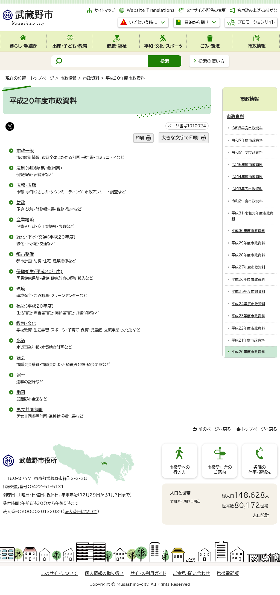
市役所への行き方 (179, 469)
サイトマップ (105, 10)
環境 (20, 289)
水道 (20, 340)
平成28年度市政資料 (248, 255)
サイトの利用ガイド (148, 573)
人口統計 (261, 515)
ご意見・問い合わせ (191, 573)
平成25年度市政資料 (248, 291)
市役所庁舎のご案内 (219, 469)
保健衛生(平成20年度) (39, 271)
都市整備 (25, 254)
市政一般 (25, 150)
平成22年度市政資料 (248, 328)
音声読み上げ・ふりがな (257, 10)
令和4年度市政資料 (247, 177)
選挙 (20, 375)
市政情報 (68, 78)
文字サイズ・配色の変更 (206, 10)
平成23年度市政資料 (248, 316)
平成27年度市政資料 (248, 267)
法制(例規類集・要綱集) (39, 168)
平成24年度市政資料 (248, 304)
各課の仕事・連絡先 (259, 469)
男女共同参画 (29, 409)
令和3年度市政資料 (247, 189)
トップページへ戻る (259, 429)
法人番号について (81, 512)
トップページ (42, 78)
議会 (20, 358)
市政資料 (91, 78)
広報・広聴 (26, 185)
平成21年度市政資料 (248, 340)
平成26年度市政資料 (248, 279)
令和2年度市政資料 (247, 201)
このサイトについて (59, 573)
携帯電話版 (228, 573)
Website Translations (150, 10)
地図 (20, 392)
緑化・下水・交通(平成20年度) (46, 237)
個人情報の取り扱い (104, 573)
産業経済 (25, 220)
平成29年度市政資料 (248, 243)
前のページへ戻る (215, 429)
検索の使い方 (211, 61)
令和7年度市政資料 (247, 140)
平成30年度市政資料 (248, 231)
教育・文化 (26, 323)
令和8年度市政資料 (247, 128)
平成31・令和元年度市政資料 (252, 215)
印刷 (140, 138)
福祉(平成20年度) (35, 306)
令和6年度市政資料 (247, 152)
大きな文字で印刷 (180, 137)
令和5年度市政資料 (247, 165)
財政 (20, 202)
